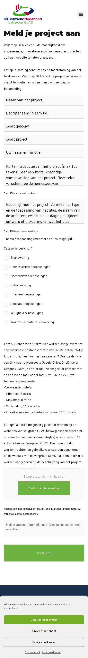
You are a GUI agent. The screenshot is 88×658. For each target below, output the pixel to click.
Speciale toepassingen (26, 304)
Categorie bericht (18, 248)
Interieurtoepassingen (26, 294)
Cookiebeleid (32, 652)
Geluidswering (20, 285)
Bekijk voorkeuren (44, 642)
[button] (80, 14)
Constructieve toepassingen (30, 267)
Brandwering (19, 257)
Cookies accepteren (44, 619)
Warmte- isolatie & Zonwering (32, 322)
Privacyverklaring (51, 652)
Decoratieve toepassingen (28, 276)
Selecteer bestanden (44, 488)
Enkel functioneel (44, 631)
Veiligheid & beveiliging (26, 313)
